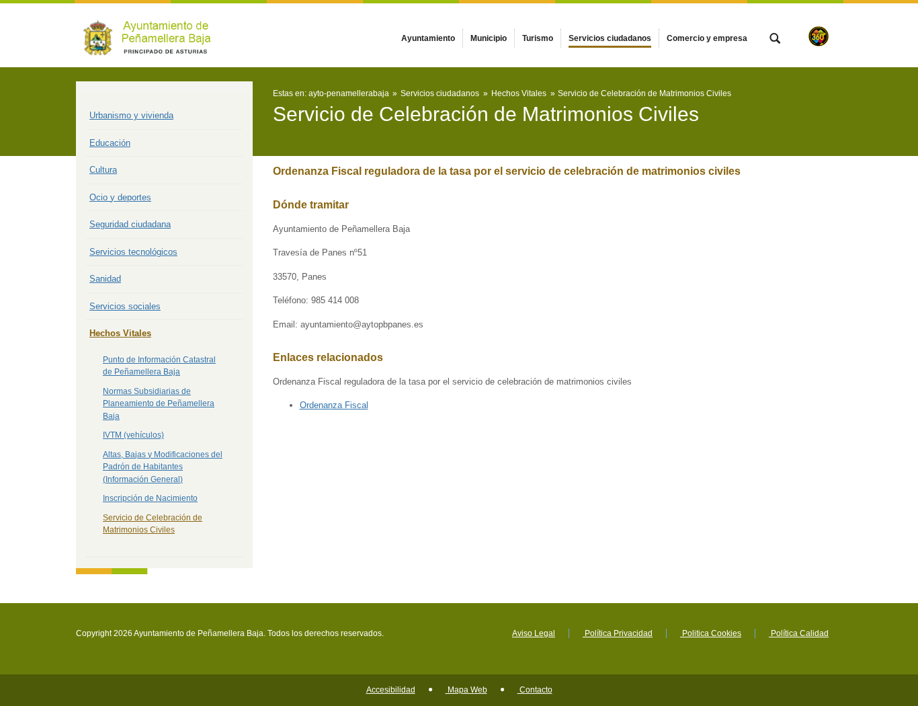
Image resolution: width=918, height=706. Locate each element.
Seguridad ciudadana (130, 224)
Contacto (534, 690)
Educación (109, 143)
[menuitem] (428, 38)
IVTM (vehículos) (133, 435)
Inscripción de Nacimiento (150, 498)
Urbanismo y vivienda (131, 115)
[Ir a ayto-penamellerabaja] (150, 35)
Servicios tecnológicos (133, 252)
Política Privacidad (618, 633)
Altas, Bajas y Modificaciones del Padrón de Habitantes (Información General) (162, 467)
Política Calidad (799, 633)
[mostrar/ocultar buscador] (775, 39)
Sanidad (105, 279)
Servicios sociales (125, 306)
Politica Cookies (710, 633)
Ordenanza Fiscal (334, 405)
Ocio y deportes (120, 197)
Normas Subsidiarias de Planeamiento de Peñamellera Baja (158, 404)
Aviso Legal (533, 633)
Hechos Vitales (120, 333)
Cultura (103, 170)
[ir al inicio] (864, 625)
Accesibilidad (390, 690)
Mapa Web (466, 690)
